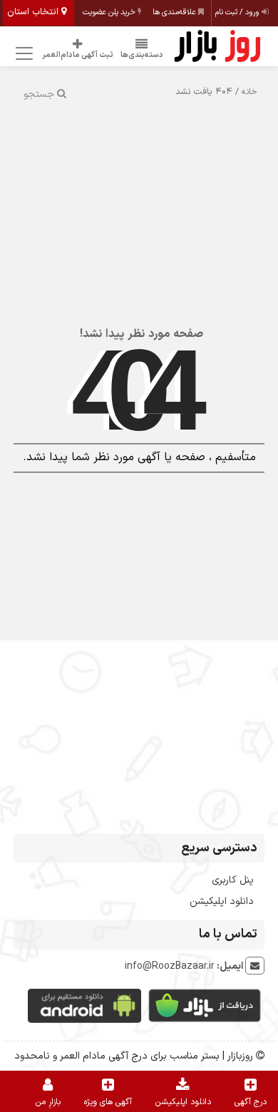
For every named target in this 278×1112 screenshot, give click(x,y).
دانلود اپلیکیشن (222, 901)
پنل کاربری (233, 880)
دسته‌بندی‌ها (141, 55)
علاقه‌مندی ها (175, 12)
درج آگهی (251, 1102)
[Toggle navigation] (22, 53)
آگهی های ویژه (108, 1102)
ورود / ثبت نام (238, 12)
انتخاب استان (34, 12)
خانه (249, 91)
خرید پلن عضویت (110, 12)
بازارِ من (48, 1102)
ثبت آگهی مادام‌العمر (77, 55)
